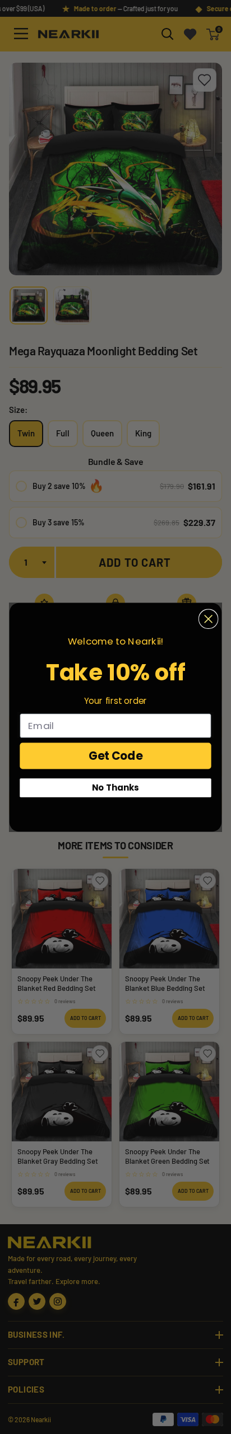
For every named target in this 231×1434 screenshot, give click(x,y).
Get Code (116, 755)
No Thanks (115, 787)
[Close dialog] (209, 619)
